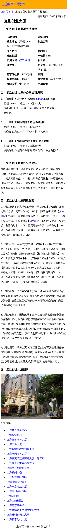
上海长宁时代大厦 (17, 519)
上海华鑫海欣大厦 (17, 486)
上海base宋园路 (15, 500)
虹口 (21, 60)
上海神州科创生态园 (18, 514)
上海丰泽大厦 (14, 444)
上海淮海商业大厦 (17, 482)
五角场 (39, 98)
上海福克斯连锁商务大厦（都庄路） (27, 458)
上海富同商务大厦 (17, 453)
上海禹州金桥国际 (17, 491)
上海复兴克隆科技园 (18, 467)
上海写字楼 (7, 11)
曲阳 (27, 60)
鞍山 (10, 235)
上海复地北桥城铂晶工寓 (20, 449)
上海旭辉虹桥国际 (17, 477)
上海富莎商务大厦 (17, 439)
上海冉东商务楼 (15, 505)
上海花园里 (13, 496)
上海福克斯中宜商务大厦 (20, 463)
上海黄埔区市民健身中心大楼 (23, 510)
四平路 (33, 220)
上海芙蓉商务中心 (17, 430)
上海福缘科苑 (14, 435)
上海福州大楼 (14, 472)
